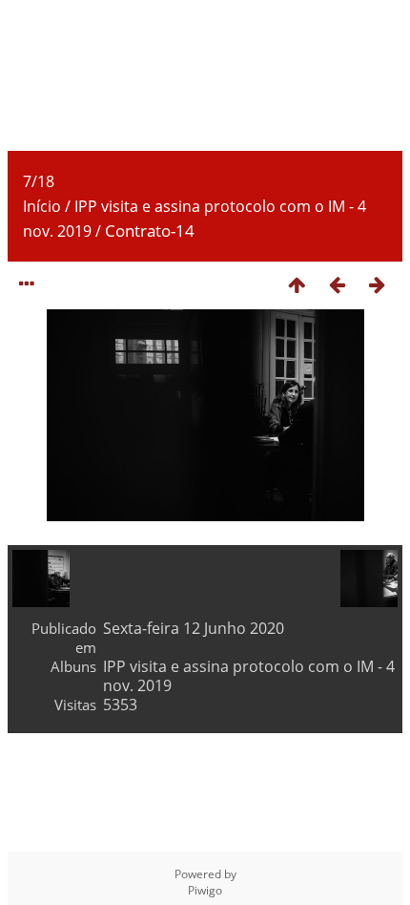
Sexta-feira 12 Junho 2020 (193, 628)
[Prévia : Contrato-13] (337, 284)
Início (42, 206)
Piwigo (205, 890)
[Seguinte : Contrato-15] (377, 284)
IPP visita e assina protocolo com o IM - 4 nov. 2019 (249, 676)
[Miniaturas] (297, 284)
